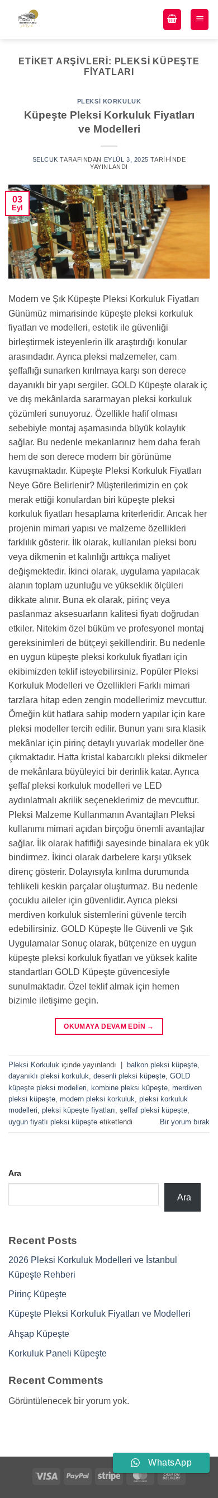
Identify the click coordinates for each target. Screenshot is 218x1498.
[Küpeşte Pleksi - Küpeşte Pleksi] (45, 19)
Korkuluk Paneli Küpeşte (57, 1353)
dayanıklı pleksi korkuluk (48, 1076)
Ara (14, 1173)
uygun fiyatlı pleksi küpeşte (52, 1122)
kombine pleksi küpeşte (129, 1088)
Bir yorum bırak (185, 1122)
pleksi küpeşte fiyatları (78, 1110)
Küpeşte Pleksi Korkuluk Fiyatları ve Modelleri (99, 1313)
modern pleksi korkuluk (97, 1099)
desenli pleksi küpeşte (129, 1076)
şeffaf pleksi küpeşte (153, 1110)
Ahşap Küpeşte (38, 1334)
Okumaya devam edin (109, 1026)
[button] (172, 20)
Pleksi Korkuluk (109, 101)
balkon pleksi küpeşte (162, 1065)
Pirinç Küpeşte (37, 1294)
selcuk (45, 159)
